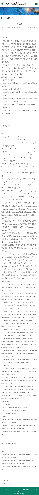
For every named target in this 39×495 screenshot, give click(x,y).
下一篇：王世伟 (6, 484)
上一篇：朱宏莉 (6, 481)
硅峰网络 (22, 493)
